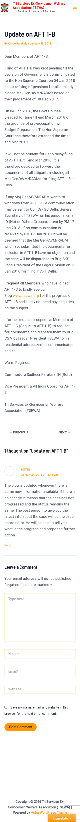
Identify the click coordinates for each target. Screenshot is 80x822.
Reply (8, 545)
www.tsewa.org (26, 295)
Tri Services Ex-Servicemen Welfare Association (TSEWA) (39, 5)
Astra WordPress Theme (49, 812)
